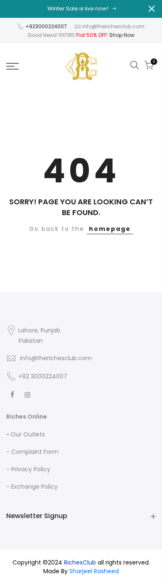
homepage (110, 229)
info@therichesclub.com (113, 26)
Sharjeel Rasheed (94, 571)
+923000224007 (46, 26)
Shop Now (122, 35)
